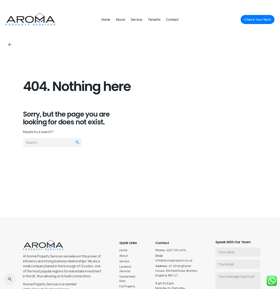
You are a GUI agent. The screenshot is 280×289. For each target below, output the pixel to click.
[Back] (10, 44)
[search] (77, 142)
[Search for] (52, 142)
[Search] (10, 279)
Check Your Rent (257, 19)
